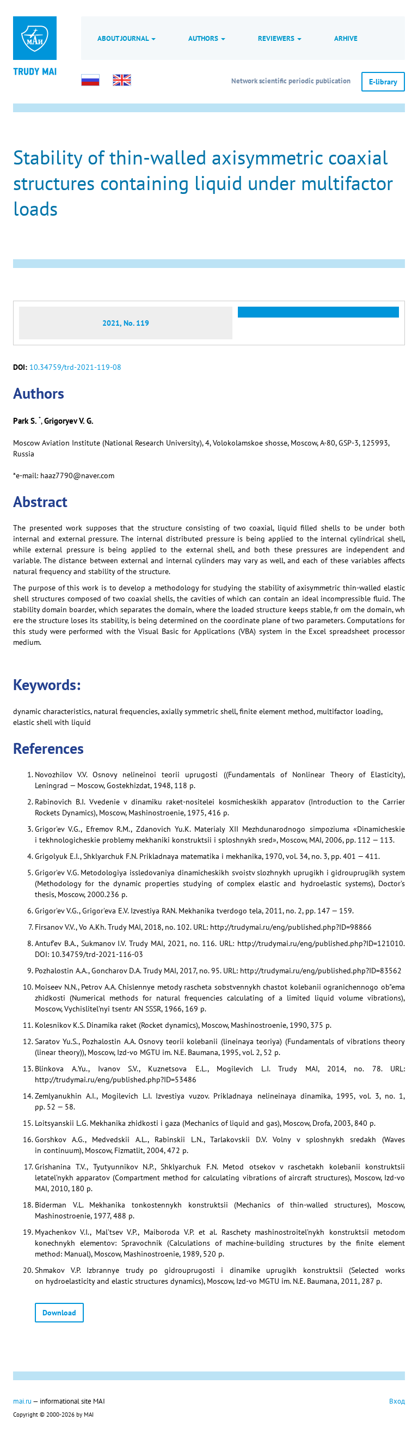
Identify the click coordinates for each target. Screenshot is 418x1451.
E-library (383, 82)
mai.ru (22, 1401)
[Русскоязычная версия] (90, 80)
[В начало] (35, 71)
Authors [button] (204, 38)
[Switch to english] (122, 80)
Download (59, 1313)
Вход (397, 1401)
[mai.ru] (35, 38)
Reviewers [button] (277, 38)
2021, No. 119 (125, 323)
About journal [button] (123, 38)
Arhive (346, 38)
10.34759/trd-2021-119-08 (75, 367)
